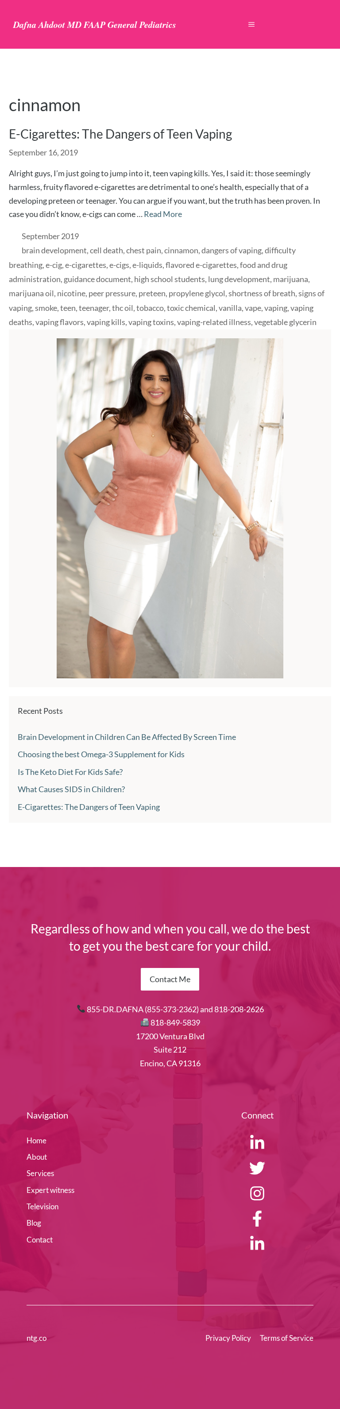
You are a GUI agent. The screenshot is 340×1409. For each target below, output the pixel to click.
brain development (54, 250)
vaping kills (106, 322)
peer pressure (112, 293)
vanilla (230, 308)
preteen (152, 293)
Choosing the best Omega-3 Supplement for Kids (101, 754)
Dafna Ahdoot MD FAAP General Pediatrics (94, 24)
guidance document (97, 279)
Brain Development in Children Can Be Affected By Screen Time (127, 737)
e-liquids (147, 265)
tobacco (150, 308)
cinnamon (181, 250)
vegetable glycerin (285, 322)
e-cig (54, 265)
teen (68, 308)
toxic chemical (191, 308)
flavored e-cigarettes (201, 265)
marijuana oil (31, 293)
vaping (275, 308)
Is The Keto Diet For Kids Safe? (70, 772)
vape (253, 308)
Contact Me (170, 979)
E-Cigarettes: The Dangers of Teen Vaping (120, 133)
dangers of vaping (231, 250)
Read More (163, 214)
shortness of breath (261, 293)
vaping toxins (151, 322)
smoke (46, 308)
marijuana (290, 279)
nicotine (71, 293)
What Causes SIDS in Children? (71, 789)
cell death (106, 250)
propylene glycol (197, 293)
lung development (239, 279)
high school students (169, 279)
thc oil (122, 308)
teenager (94, 308)
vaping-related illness (214, 322)
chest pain (143, 250)
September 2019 (50, 236)
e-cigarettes (85, 265)
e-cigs (119, 265)
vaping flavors (59, 322)
